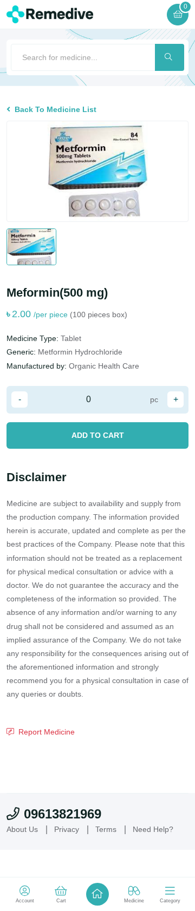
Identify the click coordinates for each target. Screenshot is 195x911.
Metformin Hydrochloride (85, 351)
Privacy (69, 856)
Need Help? (161, 856)
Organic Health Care (107, 366)
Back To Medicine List (55, 109)
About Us (23, 856)
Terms (112, 856)
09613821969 (62, 841)
